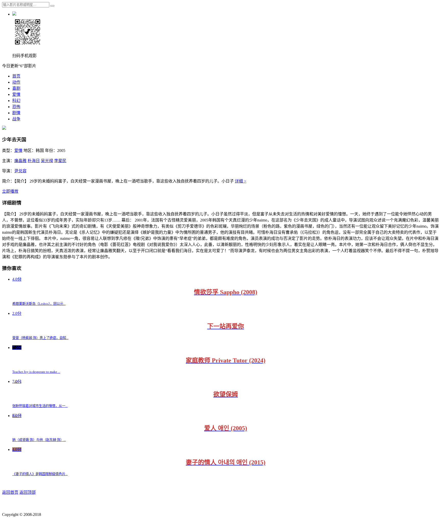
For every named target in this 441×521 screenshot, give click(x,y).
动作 (16, 82)
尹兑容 (20, 171)
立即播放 (10, 191)
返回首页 (10, 492)
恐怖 (16, 107)
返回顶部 (27, 492)
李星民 (60, 161)
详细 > (240, 181)
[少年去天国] (4, 128)
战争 (16, 119)
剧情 (16, 113)
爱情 (16, 94)
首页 (16, 76)
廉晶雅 (20, 161)
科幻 (16, 100)
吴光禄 (47, 161)
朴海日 (34, 161)
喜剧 (16, 88)
